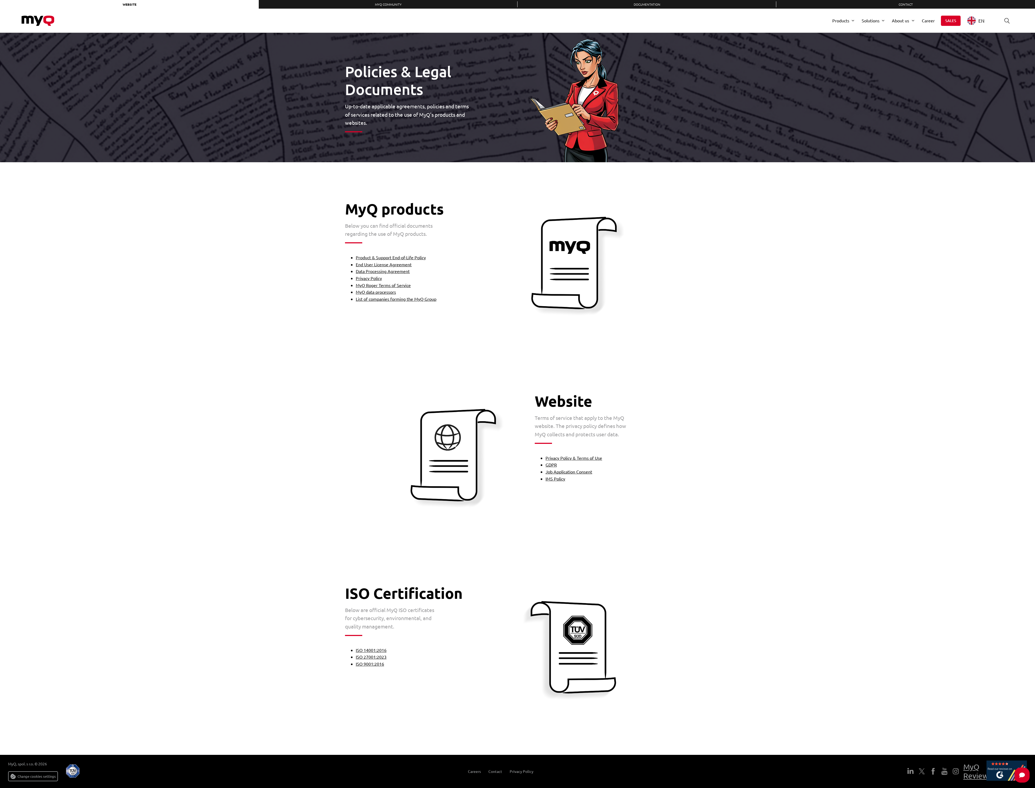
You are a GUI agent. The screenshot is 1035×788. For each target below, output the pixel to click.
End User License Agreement (384, 264)
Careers (474, 771)
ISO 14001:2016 (371, 650)
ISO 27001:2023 (371, 656)
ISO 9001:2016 (370, 663)
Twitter (922, 771)
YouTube (944, 771)
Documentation (647, 4)
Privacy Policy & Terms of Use (574, 458)
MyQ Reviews (977, 771)
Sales (950, 20)
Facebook (933, 771)
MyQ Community (388, 4)
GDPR (551, 464)
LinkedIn (910, 771)
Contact (906, 4)
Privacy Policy (369, 278)
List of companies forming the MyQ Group (396, 299)
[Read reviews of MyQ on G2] (1006, 772)
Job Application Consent (569, 471)
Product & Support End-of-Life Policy (391, 257)
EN (981, 20)
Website (129, 4)
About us (900, 20)
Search (1006, 20)
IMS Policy (555, 478)
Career (928, 20)
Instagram (956, 771)
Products (840, 20)
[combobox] (980, 20)
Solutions (870, 20)
